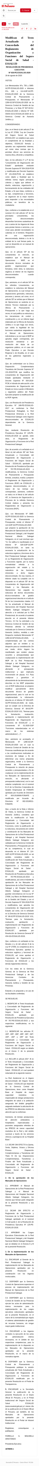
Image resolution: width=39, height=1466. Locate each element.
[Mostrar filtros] (34, 10)
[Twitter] (22, 29)
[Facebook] (27, 29)
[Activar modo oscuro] (4, 16)
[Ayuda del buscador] (4, 10)
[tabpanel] (19, 744)
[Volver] (4, 24)
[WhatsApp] (31, 29)
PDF (9, 24)
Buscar (26, 10)
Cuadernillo (24, 24)
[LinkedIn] (35, 29)
